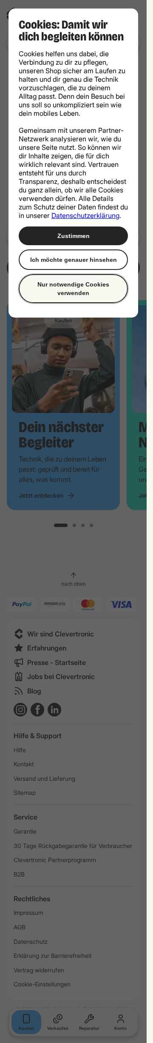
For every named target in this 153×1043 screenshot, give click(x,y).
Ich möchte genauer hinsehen (73, 259)
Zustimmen (73, 235)
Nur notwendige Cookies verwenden (73, 288)
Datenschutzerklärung (85, 215)
